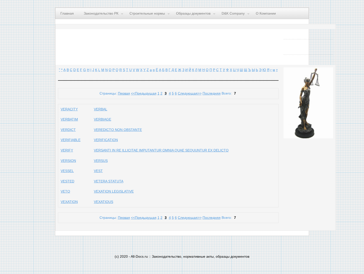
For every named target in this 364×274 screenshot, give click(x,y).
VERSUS (101, 161)
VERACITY (69, 109)
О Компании (266, 13)
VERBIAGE (102, 119)
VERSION (68, 161)
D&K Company (233, 13)
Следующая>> (190, 93)
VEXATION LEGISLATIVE (114, 191)
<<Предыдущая (143, 93)
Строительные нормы (147, 13)
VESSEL (67, 171)
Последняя (212, 93)
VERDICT (68, 130)
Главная (67, 13)
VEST (98, 171)
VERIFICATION (106, 140)
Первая (124, 93)
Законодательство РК (101, 13)
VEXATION (69, 202)
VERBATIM (69, 119)
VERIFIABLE (70, 140)
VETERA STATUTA (108, 181)
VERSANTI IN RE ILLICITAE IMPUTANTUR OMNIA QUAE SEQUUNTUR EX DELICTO (161, 150)
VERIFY (67, 150)
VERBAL (100, 109)
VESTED (67, 181)
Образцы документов (193, 13)
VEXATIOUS (103, 202)
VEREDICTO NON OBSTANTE (118, 130)
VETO (65, 191)
